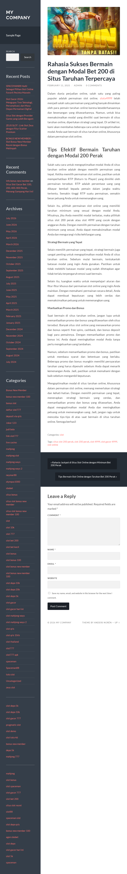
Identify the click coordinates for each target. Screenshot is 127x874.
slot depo (10, 843)
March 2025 (12, 309)
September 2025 (14, 270)
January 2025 (13, 322)
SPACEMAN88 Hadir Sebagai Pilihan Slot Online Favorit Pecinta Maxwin (19, 89)
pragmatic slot (13, 724)
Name (52, 549)
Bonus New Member (16, 390)
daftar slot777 (13, 409)
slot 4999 (95, 441)
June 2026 (11, 224)
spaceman (11, 661)
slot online (53, 444)
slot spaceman (13, 786)
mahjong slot (12, 455)
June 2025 (11, 290)
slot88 (9, 811)
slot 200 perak (81, 441)
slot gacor (11, 602)
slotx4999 (106, 98)
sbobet (9, 488)
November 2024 (14, 335)
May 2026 (11, 231)
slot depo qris (13, 824)
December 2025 (14, 250)
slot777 (10, 648)
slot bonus (11, 553)
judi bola (10, 429)
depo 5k (10, 750)
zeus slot (10, 687)
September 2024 (14, 348)
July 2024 (11, 361)
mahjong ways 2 (14, 468)
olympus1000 (13, 481)
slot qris (10, 628)
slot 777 (10, 533)
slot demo (11, 731)
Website (52, 578)
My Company (18, 15)
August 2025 (12, 277)
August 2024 (12, 355)
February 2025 (13, 316)
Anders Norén (103, 622)
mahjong (10, 448)
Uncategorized (13, 681)
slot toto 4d (12, 737)
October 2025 (13, 264)
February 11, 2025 (59, 85)
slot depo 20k (13, 589)
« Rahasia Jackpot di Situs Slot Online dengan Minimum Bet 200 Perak (81, 464)
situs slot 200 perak (63, 441)
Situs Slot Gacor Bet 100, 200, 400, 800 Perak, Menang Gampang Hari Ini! (19, 188)
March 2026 (12, 244)
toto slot (10, 674)
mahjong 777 (12, 756)
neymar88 (11, 475)
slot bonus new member (18, 566)
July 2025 (11, 283)
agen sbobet (12, 837)
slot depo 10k (13, 583)
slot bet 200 (12, 540)
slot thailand (12, 641)
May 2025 (11, 296)
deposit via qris (14, 416)
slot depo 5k (12, 596)
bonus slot (11, 403)
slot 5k (9, 856)
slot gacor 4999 (109, 441)
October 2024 (13, 342)
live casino (11, 442)
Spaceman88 (12, 667)
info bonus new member (18, 180)
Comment (54, 515)
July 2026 (11, 218)
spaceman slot (13, 818)
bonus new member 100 (18, 396)
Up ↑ (117, 622)
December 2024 (14, 329)
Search (10, 51)
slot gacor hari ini (15, 609)
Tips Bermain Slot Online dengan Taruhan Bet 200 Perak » (87, 476)
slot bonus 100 (13, 560)
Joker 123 (11, 422)
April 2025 (11, 303)
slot (8, 520)
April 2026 (11, 237)
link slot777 (12, 436)
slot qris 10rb (13, 635)
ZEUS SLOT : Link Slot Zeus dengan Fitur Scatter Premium (19, 128)
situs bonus (12, 494)
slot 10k (10, 527)
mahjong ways (13, 462)
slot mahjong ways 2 (16, 622)
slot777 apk (12, 654)
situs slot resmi (14, 805)
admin (78, 85)
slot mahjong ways (15, 615)
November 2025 (14, 257)
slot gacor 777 (13, 718)
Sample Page (13, 35)
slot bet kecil (12, 547)
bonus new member (16, 743)
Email (52, 564)
